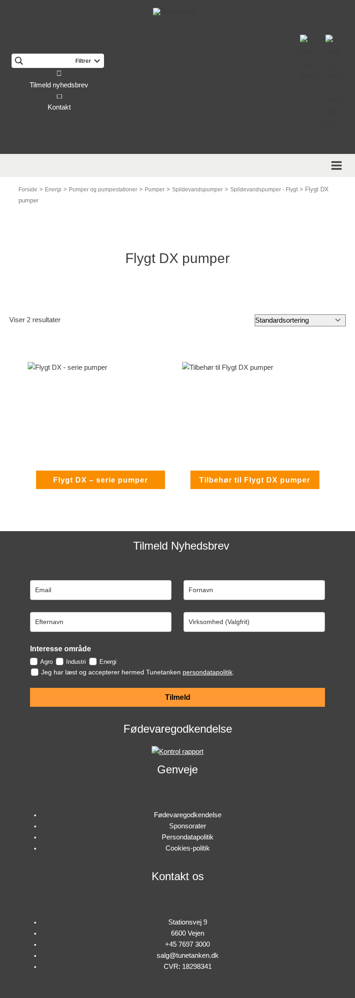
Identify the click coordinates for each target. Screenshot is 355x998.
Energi (53, 189)
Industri (76, 661)
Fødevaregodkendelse (187, 815)
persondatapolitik (208, 672)
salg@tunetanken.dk (188, 955)
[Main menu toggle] (338, 165)
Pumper (155, 189)
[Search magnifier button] (19, 61)
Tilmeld (177, 697)
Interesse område (60, 649)
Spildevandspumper (197, 189)
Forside (27, 189)
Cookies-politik (187, 848)
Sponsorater (187, 826)
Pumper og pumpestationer (103, 189)
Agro (46, 661)
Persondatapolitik (188, 837)
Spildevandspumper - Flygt (264, 189)
